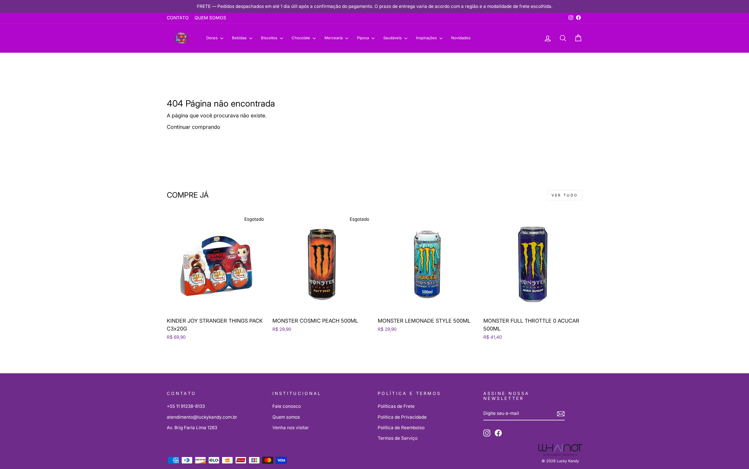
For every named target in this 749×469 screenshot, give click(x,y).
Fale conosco (286, 406)
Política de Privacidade (402, 417)
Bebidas (240, 37)
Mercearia (334, 37)
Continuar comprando (193, 127)
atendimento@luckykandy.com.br (202, 417)
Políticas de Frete (396, 406)
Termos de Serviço (398, 438)
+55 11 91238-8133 (186, 406)
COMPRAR (216, 306)
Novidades (460, 37)
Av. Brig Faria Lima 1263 (192, 427)
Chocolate (301, 37)
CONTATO (178, 17)
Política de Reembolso (401, 427)
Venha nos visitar (290, 427)
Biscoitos (270, 37)
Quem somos (286, 417)
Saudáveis (393, 37)
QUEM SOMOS (210, 17)
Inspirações (427, 37)
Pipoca (363, 37)
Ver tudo (565, 195)
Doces (212, 37)
